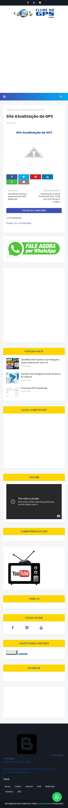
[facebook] (28, 2)
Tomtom (9, 791)
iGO (19, 791)
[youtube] (41, 628)
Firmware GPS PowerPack (34, 388)
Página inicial (13, 109)
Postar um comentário (18, 223)
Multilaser (50, 786)
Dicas (7, 786)
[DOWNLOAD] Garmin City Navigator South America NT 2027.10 (40, 361)
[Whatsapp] (55, 628)
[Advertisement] (34, 55)
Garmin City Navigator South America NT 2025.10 (40, 375)
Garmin (29, 786)
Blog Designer (44, 803)
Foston (18, 786)
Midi (39, 786)
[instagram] (40, 2)
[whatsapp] (34, 2)
